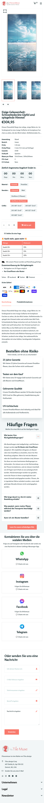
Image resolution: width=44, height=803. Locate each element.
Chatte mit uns (23, 564)
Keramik (14, 184)
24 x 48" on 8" (16, 210)
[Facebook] (9, 776)
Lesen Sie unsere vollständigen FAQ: (22, 527)
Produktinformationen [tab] (24, 302)
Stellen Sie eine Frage (13, 233)
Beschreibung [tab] (6, 302)
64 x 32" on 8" (30, 210)
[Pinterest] (16, 776)
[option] (22, 42)
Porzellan (24, 184)
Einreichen (11, 732)
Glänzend (14, 190)
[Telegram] (13, 776)
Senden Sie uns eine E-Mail (14, 771)
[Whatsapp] (2, 776)
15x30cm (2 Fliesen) (18, 196)
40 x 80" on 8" (16, 215)
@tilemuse (25, 586)
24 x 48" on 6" (16, 206)
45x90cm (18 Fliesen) (18, 201)
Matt (23, 190)
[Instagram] (6, 776)
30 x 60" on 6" (30, 206)
